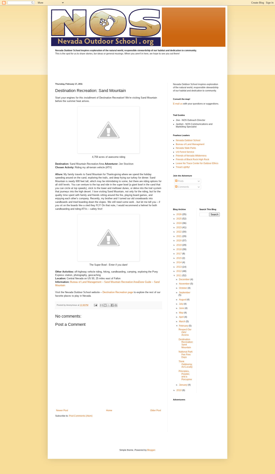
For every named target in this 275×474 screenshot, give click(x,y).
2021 (179, 236)
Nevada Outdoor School (188, 140)
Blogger (151, 450)
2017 (179, 253)
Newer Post (62, 410)
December (184, 279)
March (182, 321)
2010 (179, 390)
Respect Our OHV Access (185, 332)
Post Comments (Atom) (80, 416)
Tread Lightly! (183, 167)
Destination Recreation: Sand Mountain (186, 343)
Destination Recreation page (118, 292)
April (181, 317)
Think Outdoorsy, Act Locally (185, 364)
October (183, 288)
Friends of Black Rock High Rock (192, 159)
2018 (179, 249)
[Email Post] (95, 305)
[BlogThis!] (105, 305)
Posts (180, 181)
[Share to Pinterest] (116, 305)
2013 (179, 267)
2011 (179, 275)
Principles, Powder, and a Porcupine (185, 375)
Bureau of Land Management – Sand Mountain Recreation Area (104, 282)
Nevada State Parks (186, 148)
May (181, 312)
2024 (179, 223)
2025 (179, 218)
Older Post (155, 410)
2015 (179, 258)
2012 (179, 271)
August (183, 299)
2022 (179, 231)
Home (109, 410)
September (184, 292)
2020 (179, 240)
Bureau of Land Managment (190, 144)
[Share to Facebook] (112, 305)
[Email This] (101, 305)
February (184, 325)
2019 (179, 245)
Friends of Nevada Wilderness (191, 155)
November (184, 283)
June (182, 308)
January (183, 385)
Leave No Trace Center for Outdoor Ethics (197, 163)
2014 (179, 262)
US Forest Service (185, 152)
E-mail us (178, 103)
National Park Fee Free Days (185, 354)
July (181, 304)
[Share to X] (109, 305)
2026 (179, 214)
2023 (179, 227)
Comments (183, 187)
